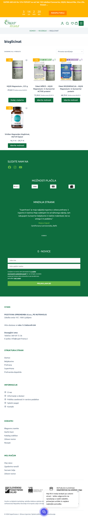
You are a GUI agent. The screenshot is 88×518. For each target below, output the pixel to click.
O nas (9, 392)
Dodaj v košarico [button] (17, 100)
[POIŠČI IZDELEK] (67, 23)
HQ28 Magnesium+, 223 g (17, 86)
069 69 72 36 (16, 336)
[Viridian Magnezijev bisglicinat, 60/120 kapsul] (17, 117)
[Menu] (81, 23)
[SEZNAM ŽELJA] (72, 23)
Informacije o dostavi (15, 396)
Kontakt (10, 407)
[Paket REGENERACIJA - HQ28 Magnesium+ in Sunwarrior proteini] (71, 69)
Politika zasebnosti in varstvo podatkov (23, 399)
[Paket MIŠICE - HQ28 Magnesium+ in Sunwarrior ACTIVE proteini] (44, 69)
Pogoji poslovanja (49, 514)
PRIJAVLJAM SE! (44, 283)
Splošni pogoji (13, 403)
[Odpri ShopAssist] (44, 512)
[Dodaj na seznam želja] (26, 60)
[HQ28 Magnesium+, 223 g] (17, 69)
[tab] (42, 235)
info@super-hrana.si (19, 339)
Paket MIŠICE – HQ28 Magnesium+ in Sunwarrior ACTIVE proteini (44, 88)
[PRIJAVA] (62, 23)
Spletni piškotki (37, 514)
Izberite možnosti (44, 100)
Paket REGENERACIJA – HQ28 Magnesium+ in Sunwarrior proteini (71, 88)
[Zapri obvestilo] (78, 491)
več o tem (17, 278)
